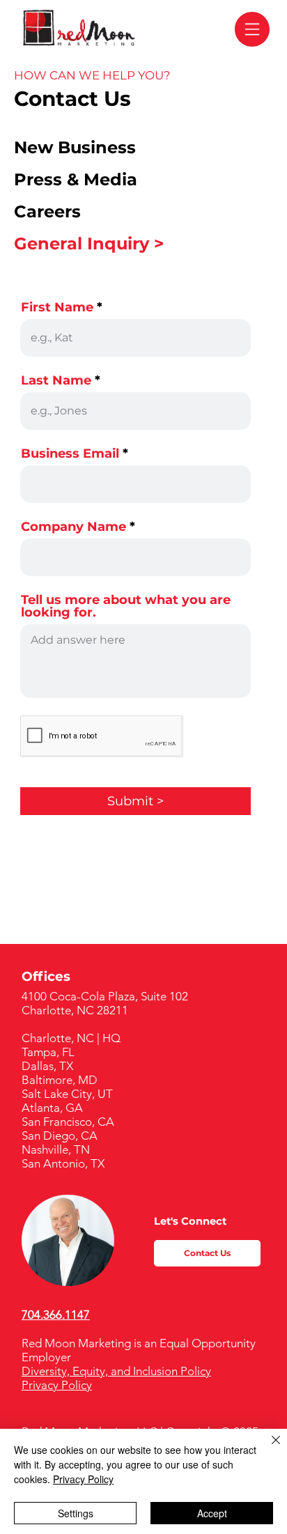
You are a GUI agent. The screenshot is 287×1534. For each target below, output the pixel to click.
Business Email (70, 453)
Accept (212, 1513)
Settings (75, 1513)
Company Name (73, 526)
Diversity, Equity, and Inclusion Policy (116, 1371)
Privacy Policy (57, 1385)
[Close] (267, 1448)
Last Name (56, 380)
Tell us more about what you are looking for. (126, 606)
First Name (57, 307)
